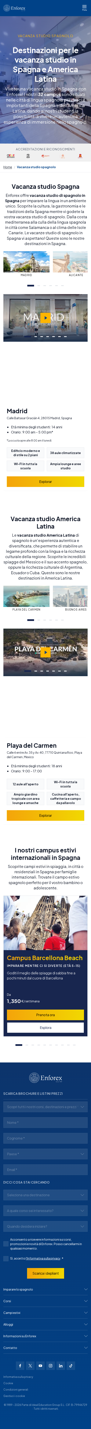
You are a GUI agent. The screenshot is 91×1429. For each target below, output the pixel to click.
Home (7, 167)
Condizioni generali (15, 1389)
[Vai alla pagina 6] (62, 286)
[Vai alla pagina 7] (65, 337)
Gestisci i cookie (14, 1396)
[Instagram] (50, 1365)
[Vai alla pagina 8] (62, 1045)
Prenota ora (45, 1015)
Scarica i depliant (45, 1273)
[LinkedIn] (61, 1365)
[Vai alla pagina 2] (39, 286)
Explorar (45, 481)
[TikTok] (71, 1365)
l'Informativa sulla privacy (43, 1258)
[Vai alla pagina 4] (51, 286)
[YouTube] (40, 1365)
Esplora (45, 1027)
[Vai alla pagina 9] (68, 1045)
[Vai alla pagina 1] (31, 285)
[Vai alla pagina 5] (56, 286)
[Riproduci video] (45, 318)
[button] (45, 1289)
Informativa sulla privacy (18, 1376)
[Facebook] (20, 1365)
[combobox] (45, 1107)
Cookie (8, 1383)
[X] (30, 1365)
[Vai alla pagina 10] (74, 1045)
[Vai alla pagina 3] (45, 286)
